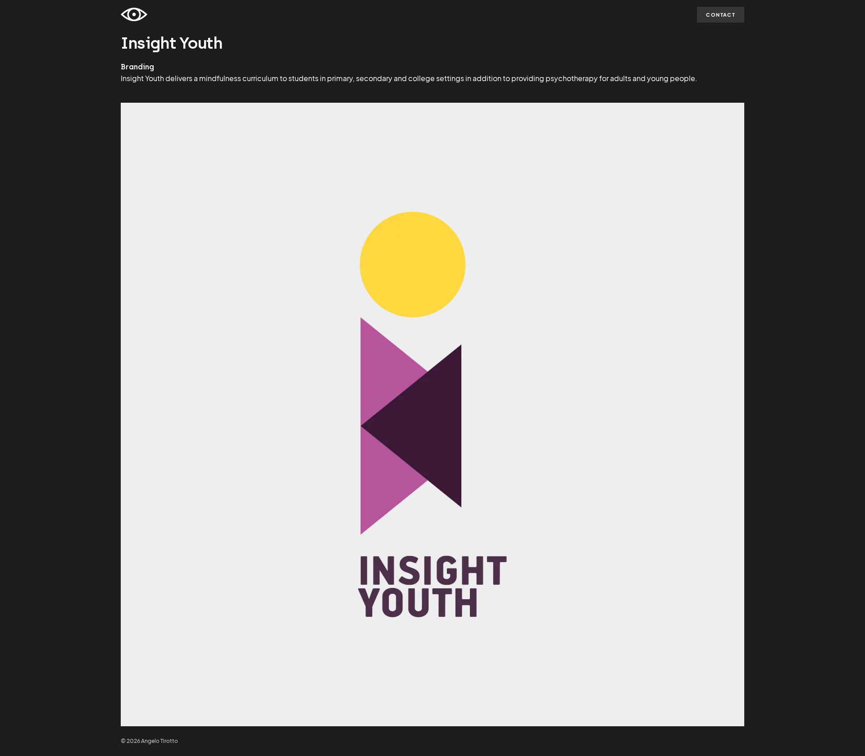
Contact (720, 15)
